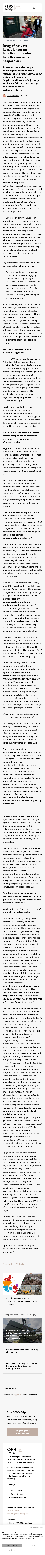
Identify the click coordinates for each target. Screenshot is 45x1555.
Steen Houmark (13, 96)
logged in (17, 1394)
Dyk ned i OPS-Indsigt (15, 1264)
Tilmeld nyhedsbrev (19, 1497)
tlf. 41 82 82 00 (14, 1510)
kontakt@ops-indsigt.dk (18, 1513)
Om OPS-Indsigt (17, 1494)
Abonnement (16, 1491)
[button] (38, 8)
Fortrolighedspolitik (36, 1528)
